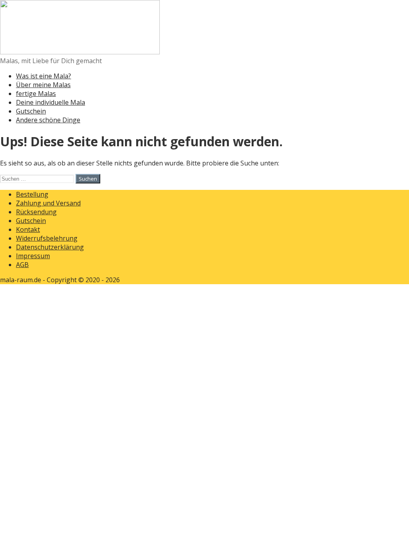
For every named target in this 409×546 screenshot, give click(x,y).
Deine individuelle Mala (50, 102)
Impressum (33, 255)
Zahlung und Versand (48, 203)
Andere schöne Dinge (48, 120)
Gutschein (31, 111)
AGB (22, 264)
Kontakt (28, 229)
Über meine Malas (43, 84)
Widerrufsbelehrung (46, 238)
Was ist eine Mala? (43, 76)
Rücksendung (36, 211)
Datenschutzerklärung (50, 247)
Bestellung (32, 194)
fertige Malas (36, 93)
